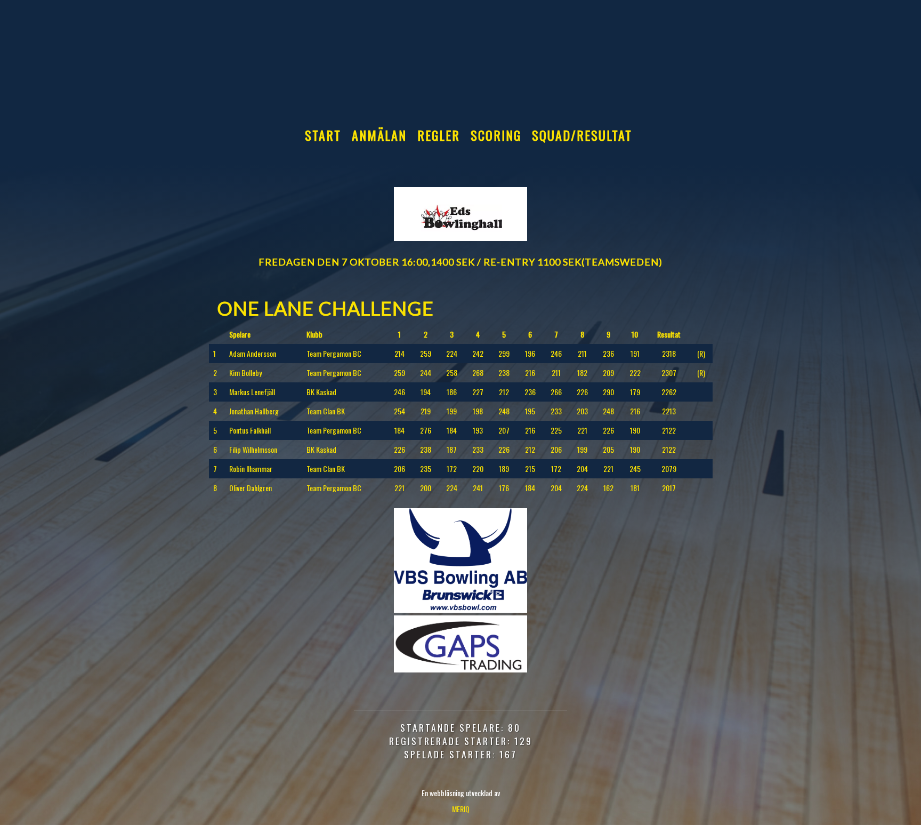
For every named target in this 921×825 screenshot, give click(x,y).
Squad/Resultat (582, 135)
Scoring (496, 135)
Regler (438, 135)
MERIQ (461, 808)
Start (323, 135)
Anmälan (379, 135)
